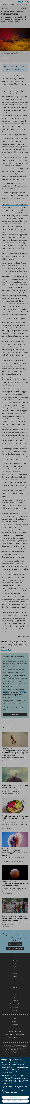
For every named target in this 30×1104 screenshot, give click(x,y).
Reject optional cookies (15, 1101)
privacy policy (10, 1086)
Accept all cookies (15, 1097)
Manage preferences (8, 1091)
